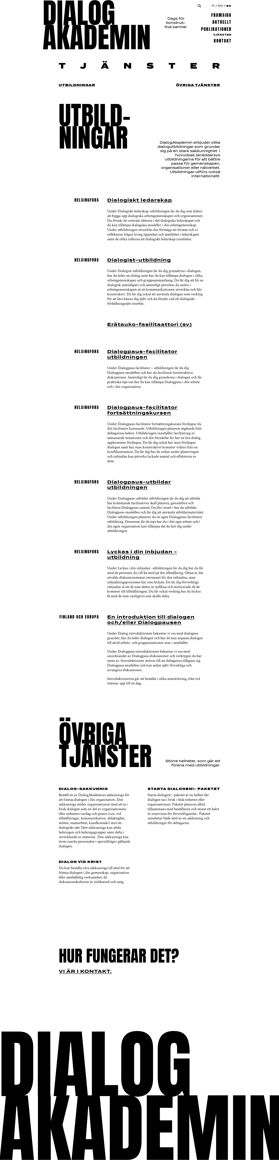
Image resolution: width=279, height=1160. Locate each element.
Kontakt (223, 40)
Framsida (221, 15)
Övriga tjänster (198, 85)
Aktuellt (222, 22)
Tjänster (222, 35)
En (220, 6)
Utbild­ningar (77, 85)
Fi (213, 6)
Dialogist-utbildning (139, 260)
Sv (229, 6)
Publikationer (216, 29)
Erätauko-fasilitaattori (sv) (149, 324)
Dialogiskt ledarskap (139, 200)
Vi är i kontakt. (85, 971)
